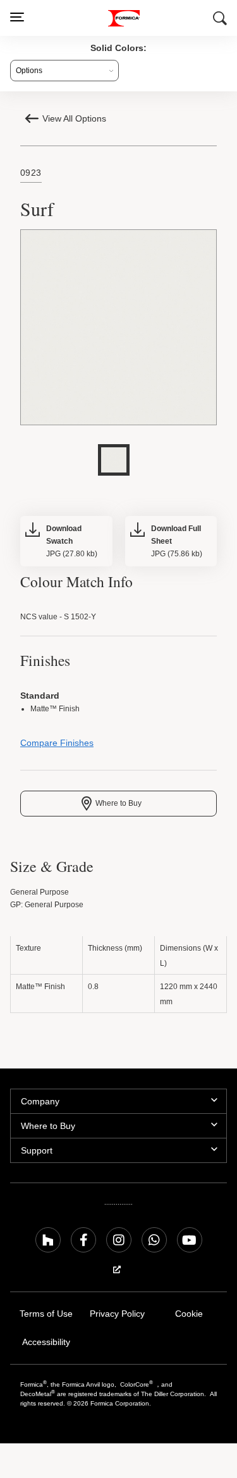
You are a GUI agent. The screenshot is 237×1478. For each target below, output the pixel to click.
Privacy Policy (117, 1317)
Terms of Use (45, 1317)
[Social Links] (48, 1243)
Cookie (189, 1317)
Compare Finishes (55, 746)
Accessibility (46, 1345)
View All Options (75, 118)
